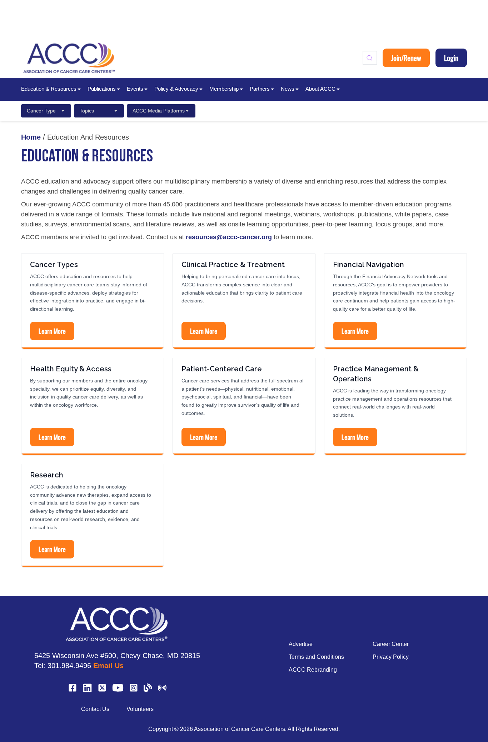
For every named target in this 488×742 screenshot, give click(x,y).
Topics (87, 111)
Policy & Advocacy (176, 89)
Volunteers (140, 709)
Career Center (391, 644)
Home (31, 137)
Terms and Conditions (316, 657)
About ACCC (320, 89)
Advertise (301, 644)
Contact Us (95, 709)
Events (135, 89)
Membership (224, 89)
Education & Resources (48, 89)
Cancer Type (41, 111)
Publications (102, 89)
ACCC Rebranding (313, 670)
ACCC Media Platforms (159, 111)
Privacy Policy (391, 657)
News (287, 89)
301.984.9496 (69, 666)
